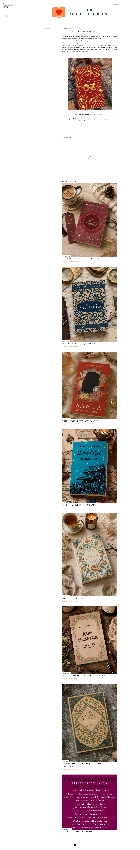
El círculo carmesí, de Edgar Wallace (82, 258)
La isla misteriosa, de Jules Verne (79, 343)
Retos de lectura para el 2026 (77, 831)
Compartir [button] (47, 28)
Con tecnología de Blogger (83, 845)
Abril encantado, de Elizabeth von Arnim (84, 675)
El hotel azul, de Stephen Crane (79, 505)
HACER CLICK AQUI (98, 114)
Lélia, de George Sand (73, 598)
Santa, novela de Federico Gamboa (80, 421)
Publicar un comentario (73, 261)
